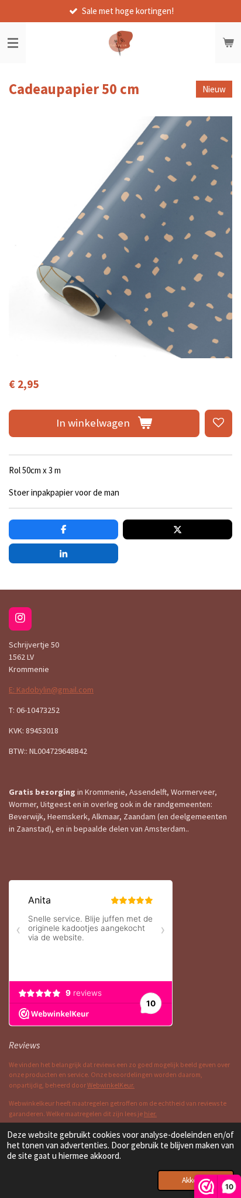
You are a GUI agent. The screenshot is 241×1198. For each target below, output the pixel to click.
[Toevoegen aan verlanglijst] (218, 423)
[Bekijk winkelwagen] (228, 42)
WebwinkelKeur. (111, 1085)
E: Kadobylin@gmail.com (51, 689)
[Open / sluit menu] (13, 42)
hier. (150, 1114)
